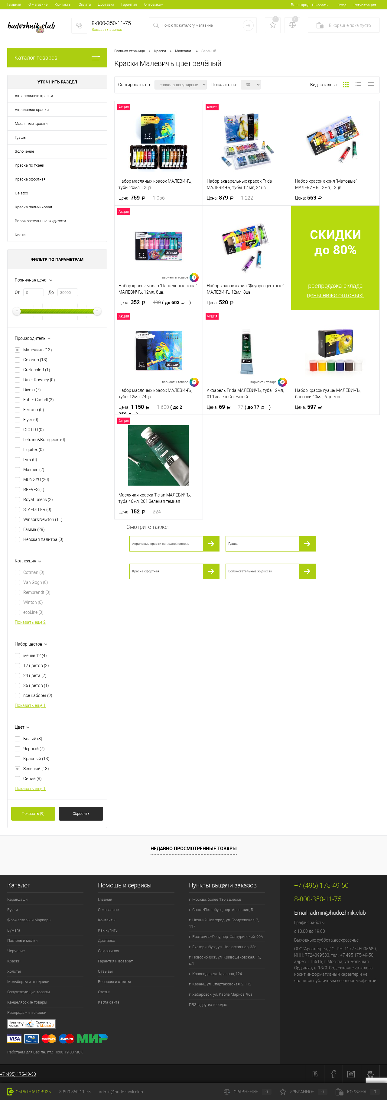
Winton (33, 602)
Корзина (361, 1091)
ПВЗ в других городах (208, 1004)
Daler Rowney (39, 379)
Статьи (104, 992)
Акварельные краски (34, 95)
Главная (14, 4)
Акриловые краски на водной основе (160, 544)
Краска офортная (30, 179)
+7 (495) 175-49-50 (18, 1074)
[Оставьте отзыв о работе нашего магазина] (143, 1024)
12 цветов (36, 665)
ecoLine (33, 612)
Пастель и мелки (22, 940)
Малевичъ (37, 349)
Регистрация (364, 5)
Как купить (108, 930)
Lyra (30, 459)
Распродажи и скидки (26, 1012)
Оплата (85, 4)
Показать (33, 813)
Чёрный (34, 748)
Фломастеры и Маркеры (29, 920)
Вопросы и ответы (114, 981)
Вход (342, 5)
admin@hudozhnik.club (338, 913)
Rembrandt (36, 592)
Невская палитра (43, 539)
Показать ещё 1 (30, 705)
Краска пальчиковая (33, 207)
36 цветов (36, 685)
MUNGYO (36, 479)
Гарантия (129, 4)
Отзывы (105, 971)
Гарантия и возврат (115, 961)
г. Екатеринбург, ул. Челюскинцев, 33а (222, 947)
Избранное (307, 1091)
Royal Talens (38, 499)
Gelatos (21, 193)
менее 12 (35, 655)
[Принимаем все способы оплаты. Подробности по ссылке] (143, 1039)
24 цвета (35, 675)
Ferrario (33, 409)
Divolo (32, 389)
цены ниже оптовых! (335, 295)
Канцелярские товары (27, 1002)
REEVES (33, 489)
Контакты (63, 4)
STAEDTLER (37, 509)
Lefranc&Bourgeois (44, 439)
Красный (36, 758)
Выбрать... (321, 5)
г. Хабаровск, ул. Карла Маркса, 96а (220, 994)
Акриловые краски (32, 109)
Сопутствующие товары (28, 992)
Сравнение (251, 1091)
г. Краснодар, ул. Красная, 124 (215, 973)
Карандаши (17, 899)
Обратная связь (33, 1091)
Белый (32, 738)
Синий (32, 778)
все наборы (37, 695)
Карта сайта (108, 1002)
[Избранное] (273, 25)
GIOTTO (33, 429)
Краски (13, 961)
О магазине (37, 4)
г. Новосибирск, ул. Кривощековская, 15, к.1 (225, 960)
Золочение (24, 151)
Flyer (30, 419)
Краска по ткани (29, 165)
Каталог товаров (36, 57)
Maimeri (33, 469)
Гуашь (20, 137)
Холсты (14, 971)
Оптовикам (153, 4)
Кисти (20, 235)
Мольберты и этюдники (28, 981)
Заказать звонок (107, 29)
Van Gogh (35, 582)
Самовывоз (108, 951)
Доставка (106, 4)
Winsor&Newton (43, 519)
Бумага (13, 930)
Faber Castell (38, 399)
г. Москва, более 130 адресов (215, 899)
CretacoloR (36, 369)
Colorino (35, 359)
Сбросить (81, 813)
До (51, 292)
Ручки (12, 909)
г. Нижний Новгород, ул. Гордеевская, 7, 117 (224, 923)
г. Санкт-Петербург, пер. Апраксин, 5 (221, 909)
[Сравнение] (292, 25)
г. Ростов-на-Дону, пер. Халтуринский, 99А (226, 936)
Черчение (16, 951)
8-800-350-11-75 (75, 1091)
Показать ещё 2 (30, 622)
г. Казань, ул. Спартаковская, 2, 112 (220, 984)
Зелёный (36, 768)
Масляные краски (31, 123)
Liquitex (33, 449)
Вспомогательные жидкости (40, 221)
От (17, 292)
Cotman (33, 572)
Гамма (34, 529)
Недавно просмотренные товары (194, 848)
